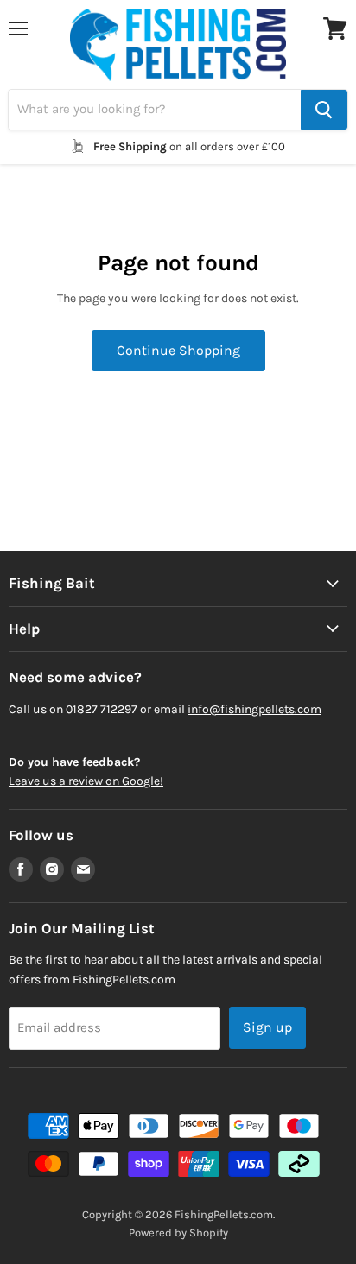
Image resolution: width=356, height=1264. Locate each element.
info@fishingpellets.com (254, 709)
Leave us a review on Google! (86, 781)
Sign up (267, 1027)
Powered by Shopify (178, 1232)
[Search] (324, 110)
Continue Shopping (178, 350)
